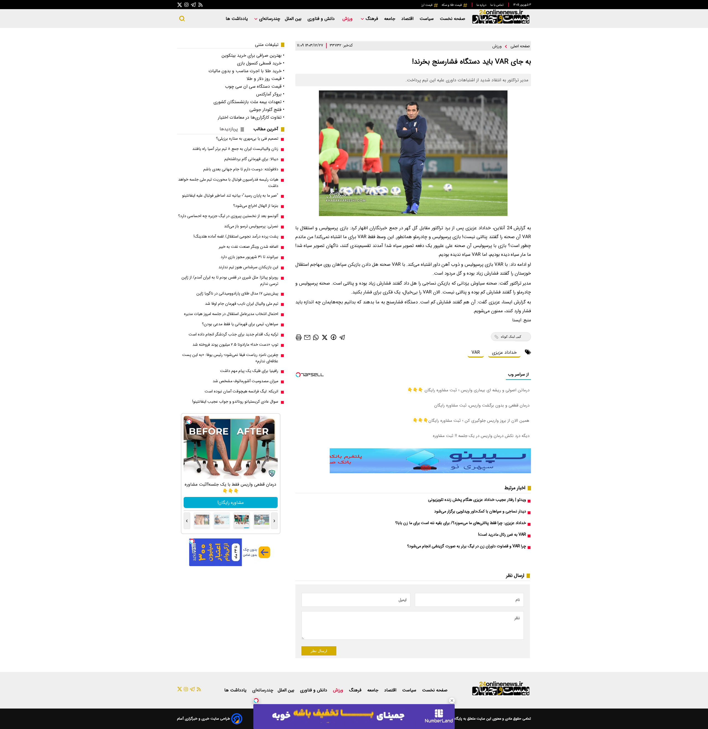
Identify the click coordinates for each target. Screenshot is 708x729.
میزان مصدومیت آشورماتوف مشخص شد (245, 381)
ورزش (348, 18)
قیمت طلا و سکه (452, 4)
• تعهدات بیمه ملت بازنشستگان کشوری (249, 101)
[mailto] (307, 337)
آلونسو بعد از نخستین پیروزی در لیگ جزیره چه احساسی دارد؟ (228, 216)
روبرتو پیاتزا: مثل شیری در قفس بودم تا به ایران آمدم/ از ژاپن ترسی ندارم (229, 280)
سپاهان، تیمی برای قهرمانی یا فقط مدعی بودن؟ (240, 324)
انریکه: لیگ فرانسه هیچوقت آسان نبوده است (241, 391)
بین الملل (294, 18)
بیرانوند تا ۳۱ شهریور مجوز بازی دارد (249, 257)
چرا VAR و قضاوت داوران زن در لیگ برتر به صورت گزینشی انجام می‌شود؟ (466, 546)
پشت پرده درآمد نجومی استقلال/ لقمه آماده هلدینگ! (236, 236)
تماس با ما (497, 4)
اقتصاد (408, 18)
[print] (298, 337)
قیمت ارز (427, 4)
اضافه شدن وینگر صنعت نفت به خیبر (248, 247)
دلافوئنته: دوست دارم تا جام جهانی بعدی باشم (240, 169)
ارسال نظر (319, 651)
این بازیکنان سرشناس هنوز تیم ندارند (248, 267)
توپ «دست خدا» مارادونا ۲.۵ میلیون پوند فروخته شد (235, 345)
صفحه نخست (452, 18)
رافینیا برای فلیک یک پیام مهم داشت (249, 371)
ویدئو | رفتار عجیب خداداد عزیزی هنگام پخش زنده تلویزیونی (477, 500)
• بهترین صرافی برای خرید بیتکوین (253, 55)
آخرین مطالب (265, 129)
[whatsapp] (316, 337)
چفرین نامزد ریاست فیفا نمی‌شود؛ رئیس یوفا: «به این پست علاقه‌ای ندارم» (230, 358)
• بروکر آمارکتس (270, 94)
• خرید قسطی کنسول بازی (260, 63)
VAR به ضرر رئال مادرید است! (502, 535)
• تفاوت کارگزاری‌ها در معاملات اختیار (251, 117)
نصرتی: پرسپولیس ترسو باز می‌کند (251, 226)
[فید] (200, 4)
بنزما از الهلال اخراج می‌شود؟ (255, 206)
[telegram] (342, 337)
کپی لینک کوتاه (511, 337)
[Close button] (452, 700)
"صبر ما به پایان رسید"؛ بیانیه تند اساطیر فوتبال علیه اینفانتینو (230, 195)
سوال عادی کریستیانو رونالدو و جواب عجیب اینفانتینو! (235, 402)
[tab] (268, 129)
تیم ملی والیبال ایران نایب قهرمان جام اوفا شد (241, 304)
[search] (182, 18)
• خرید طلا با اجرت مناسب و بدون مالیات (246, 70)
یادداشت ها (237, 18)
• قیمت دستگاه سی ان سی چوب (254, 86)
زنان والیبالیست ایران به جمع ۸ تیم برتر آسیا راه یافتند (235, 149)
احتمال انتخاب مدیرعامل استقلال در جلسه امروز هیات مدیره (231, 314)
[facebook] (333, 337)
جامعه (390, 18)
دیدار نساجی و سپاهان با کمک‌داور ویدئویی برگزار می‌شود (480, 511)
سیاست (427, 18)
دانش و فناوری (322, 18)
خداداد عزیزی (504, 352)
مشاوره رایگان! (230, 502)
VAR (476, 352)
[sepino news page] (430, 471)
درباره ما (482, 4)
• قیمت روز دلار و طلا (265, 78)
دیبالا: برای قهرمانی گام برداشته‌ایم (251, 159)
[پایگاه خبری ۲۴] (500, 24)
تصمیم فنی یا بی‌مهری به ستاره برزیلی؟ (247, 139)
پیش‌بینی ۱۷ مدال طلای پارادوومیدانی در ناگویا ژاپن (237, 293)
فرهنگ (371, 18)
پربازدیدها (229, 129)
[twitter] (324, 337)
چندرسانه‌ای (269, 18)
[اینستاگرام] (186, 4)
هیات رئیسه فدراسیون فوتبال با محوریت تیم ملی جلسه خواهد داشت (228, 182)
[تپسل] (256, 700)
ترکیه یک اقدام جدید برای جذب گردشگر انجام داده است (233, 334)
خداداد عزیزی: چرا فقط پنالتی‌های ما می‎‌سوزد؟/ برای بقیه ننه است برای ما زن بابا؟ (460, 523)
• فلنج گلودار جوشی (266, 109)
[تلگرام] (194, 4)
